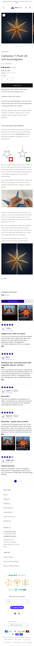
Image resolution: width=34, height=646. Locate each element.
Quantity (3, 75)
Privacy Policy (8, 557)
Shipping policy (17, 642)
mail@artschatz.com (9, 536)
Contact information (27, 642)
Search (5, 495)
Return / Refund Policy (11, 566)
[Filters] (27, 301)
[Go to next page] (21, 481)
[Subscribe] (27, 601)
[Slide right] (21, 47)
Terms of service (8, 642)
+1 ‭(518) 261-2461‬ (9, 531)
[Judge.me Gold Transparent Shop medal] (8, 582)
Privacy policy (26, 639)
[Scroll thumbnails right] (30, 312)
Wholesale (7, 521)
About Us (6, 499)
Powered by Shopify (19, 637)
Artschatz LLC (10, 637)
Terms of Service (9, 517)
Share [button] (5, 278)
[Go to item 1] (10, 313)
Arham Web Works (8, 639)
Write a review (12, 301)
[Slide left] (13, 47)
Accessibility (7, 512)
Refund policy (8, 508)
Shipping (3, 72)
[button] (3, 7)
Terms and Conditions (11, 561)
